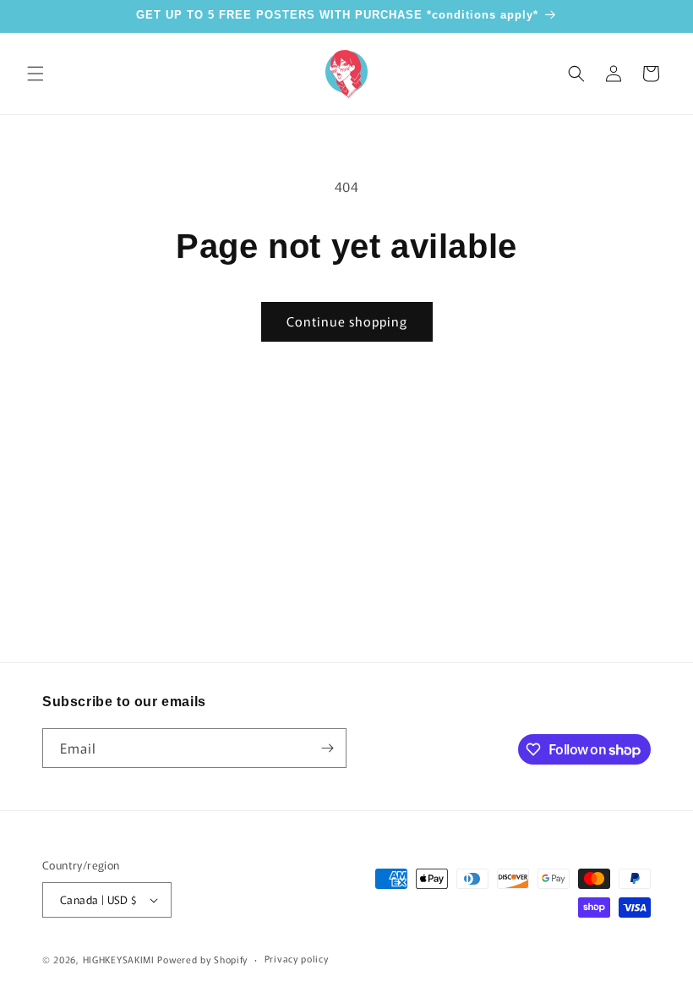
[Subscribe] (327, 748)
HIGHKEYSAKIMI (119, 959)
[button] (35, 73)
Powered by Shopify (202, 959)
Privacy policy (297, 958)
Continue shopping (346, 321)
